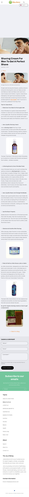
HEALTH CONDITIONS (8, 398)
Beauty (4, 424)
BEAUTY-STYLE (7, 402)
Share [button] (4, 70)
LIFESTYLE (5, 405)
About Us (5, 447)
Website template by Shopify (19, 493)
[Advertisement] (14, 22)
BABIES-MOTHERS (7, 415)
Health (4, 428)
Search (4, 444)
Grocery (5, 421)
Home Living (6, 431)
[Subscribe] (24, 389)
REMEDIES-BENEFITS (8, 408)
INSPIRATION (6, 411)
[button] (1, 2)
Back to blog (15, 331)
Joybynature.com (11, 493)
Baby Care (5, 434)
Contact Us (5, 450)
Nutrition (5, 418)
